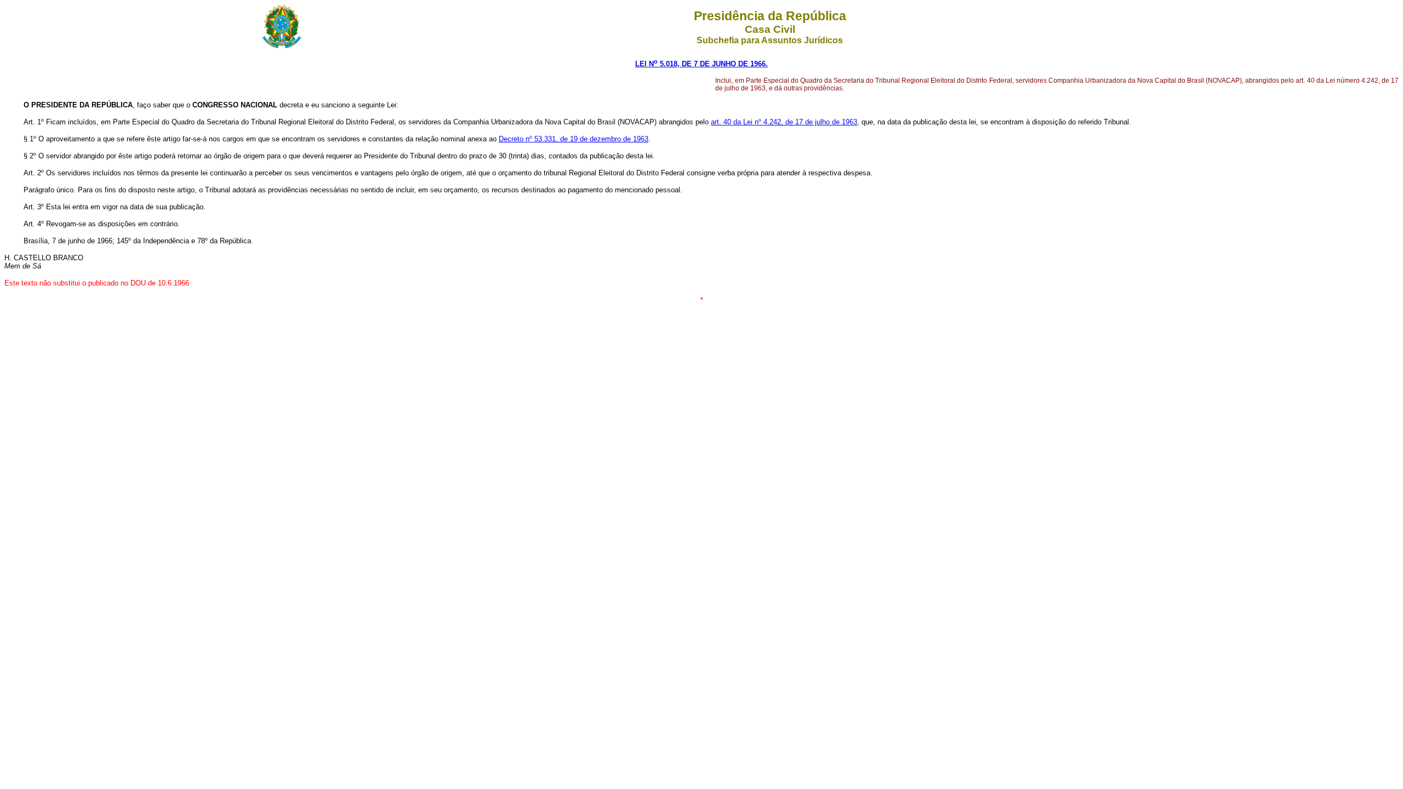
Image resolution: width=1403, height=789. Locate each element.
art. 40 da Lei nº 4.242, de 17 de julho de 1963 (784, 122)
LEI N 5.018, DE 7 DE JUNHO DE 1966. (701, 64)
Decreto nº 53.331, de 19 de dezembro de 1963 (573, 139)
